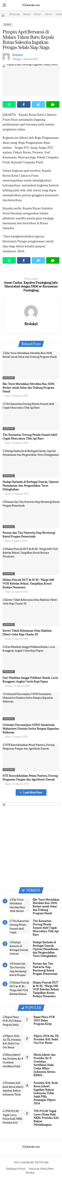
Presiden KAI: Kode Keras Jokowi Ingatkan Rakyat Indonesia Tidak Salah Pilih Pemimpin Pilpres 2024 (46, 1093)
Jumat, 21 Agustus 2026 (16, 736)
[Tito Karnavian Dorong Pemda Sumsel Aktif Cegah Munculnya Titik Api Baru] (31, 416)
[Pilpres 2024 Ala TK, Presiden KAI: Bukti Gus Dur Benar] (13, 1041)
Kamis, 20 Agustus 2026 (17, 783)
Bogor (37, 14)
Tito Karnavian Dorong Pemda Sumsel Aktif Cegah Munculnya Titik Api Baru (46, 927)
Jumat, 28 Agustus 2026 (16, 442)
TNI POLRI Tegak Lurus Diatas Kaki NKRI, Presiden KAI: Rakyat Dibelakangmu (46, 1117)
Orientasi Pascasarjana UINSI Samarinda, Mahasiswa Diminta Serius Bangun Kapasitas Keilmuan (31, 728)
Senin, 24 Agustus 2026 (16, 591)
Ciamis (48, 14)
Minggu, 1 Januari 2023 (25, 59)
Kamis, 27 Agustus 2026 (16, 493)
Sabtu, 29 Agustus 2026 (16, 395)
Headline (9, 377)
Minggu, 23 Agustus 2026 (17, 685)
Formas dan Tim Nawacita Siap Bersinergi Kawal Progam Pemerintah (45, 968)
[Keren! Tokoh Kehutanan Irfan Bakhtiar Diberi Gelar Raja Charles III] (31, 612)
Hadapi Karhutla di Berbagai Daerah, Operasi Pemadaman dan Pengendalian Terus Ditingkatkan (31, 485)
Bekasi (27, 14)
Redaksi (17, 55)
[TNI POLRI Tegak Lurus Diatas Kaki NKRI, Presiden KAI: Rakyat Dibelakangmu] (13, 1116)
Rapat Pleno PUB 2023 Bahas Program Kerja (44, 1020)
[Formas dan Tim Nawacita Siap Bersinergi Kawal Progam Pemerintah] (31, 514)
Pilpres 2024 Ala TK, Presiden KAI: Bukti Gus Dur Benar (46, 1039)
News (7, 24)
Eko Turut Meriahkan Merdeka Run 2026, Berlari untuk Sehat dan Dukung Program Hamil (29, 387)
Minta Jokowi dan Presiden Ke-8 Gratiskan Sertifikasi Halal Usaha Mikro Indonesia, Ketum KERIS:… (45, 1065)
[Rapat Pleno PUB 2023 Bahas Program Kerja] (13, 1022)
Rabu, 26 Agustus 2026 (16, 540)
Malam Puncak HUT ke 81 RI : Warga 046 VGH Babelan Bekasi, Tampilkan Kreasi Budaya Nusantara (28, 583)
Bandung (14, 14)
